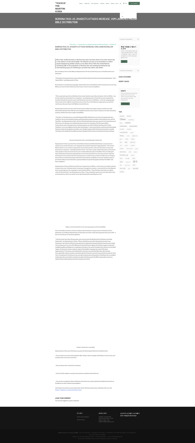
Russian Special (83, 44)
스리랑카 (133, 145)
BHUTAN (129, 116)
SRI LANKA (122, 129)
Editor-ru (114, 44)
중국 (135, 161)
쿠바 (121, 165)
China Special (95, 44)
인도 (121, 162)
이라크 (132, 155)
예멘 (130, 152)
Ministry (87, 3)
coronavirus (131, 119)
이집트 (133, 158)
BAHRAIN (122, 116)
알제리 (136, 148)
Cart (116, 3)
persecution (133, 126)
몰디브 (121, 139)
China (122, 119)
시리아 (121, 148)
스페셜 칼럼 (89, 44)
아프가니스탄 (129, 148)
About (81, 3)
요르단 (135, 152)
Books (112, 3)
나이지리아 (123, 132)
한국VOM (135, 168)
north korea (123, 126)
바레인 (126, 139)
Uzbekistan (129, 129)
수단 (121, 145)
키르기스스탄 (127, 165)
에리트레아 (123, 152)
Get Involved (94, 3)
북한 (126, 142)
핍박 (129, 168)
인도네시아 (128, 162)
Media (107, 3)
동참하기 (124, 61)
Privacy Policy (81, 419)
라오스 (131, 132)
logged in (65, 400)
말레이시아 (134, 135)
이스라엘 (127, 158)
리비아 (128, 135)
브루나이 (132, 142)
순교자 (126, 145)
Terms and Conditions (83, 416)
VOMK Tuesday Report (103, 44)
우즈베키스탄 (124, 155)
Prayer (102, 3)
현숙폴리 (122, 171)
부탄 (121, 142)
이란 (121, 158)
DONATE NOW (125, 103)
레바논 (122, 136)
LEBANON (127, 123)
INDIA (121, 123)
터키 (134, 165)
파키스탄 (122, 168)
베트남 (132, 139)
